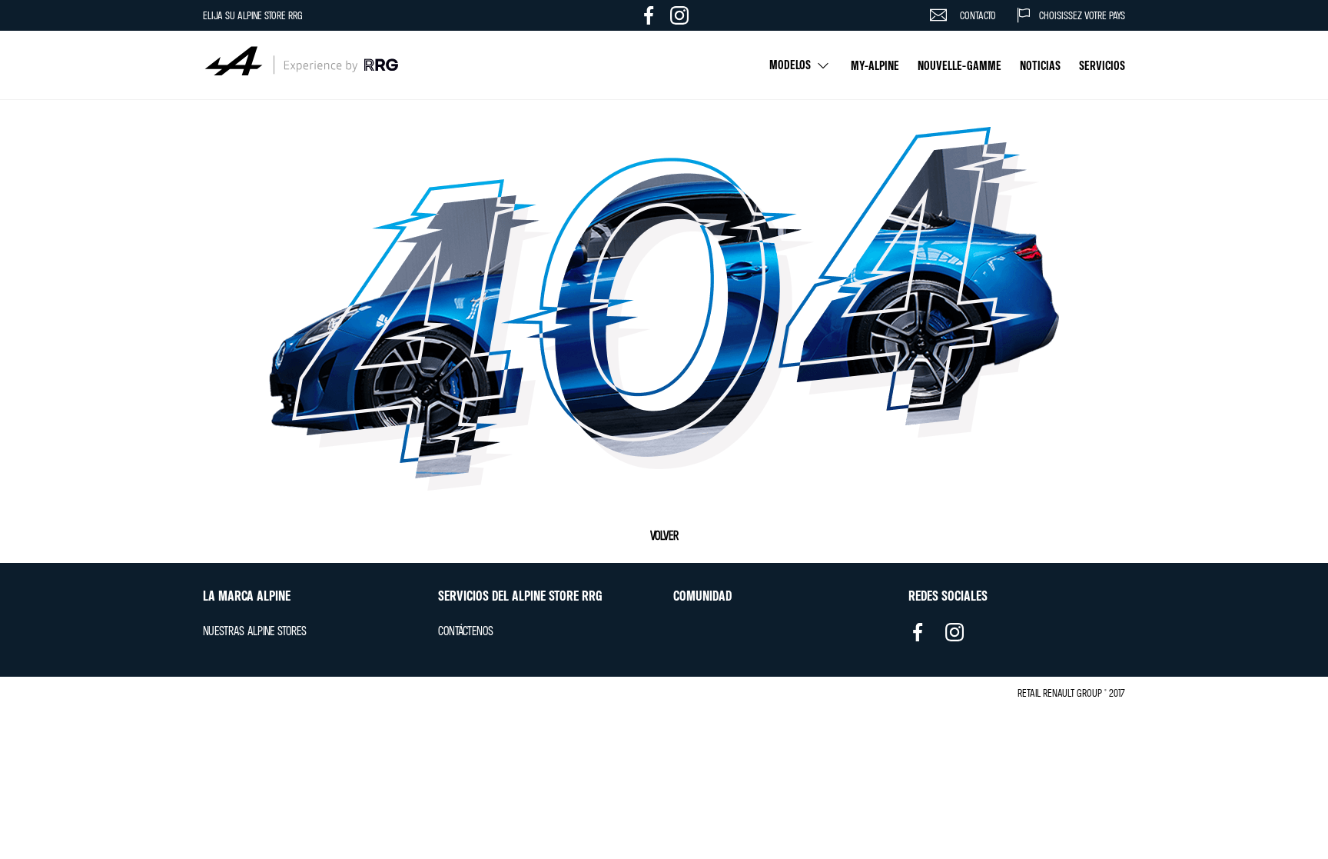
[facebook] (917, 634)
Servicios (1102, 65)
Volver (664, 535)
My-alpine (875, 65)
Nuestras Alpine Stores (255, 630)
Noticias (1040, 65)
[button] (1060, 15)
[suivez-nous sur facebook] (648, 15)
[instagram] (954, 637)
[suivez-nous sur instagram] (679, 15)
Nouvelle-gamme (959, 65)
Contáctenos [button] (465, 630)
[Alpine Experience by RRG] (300, 65)
